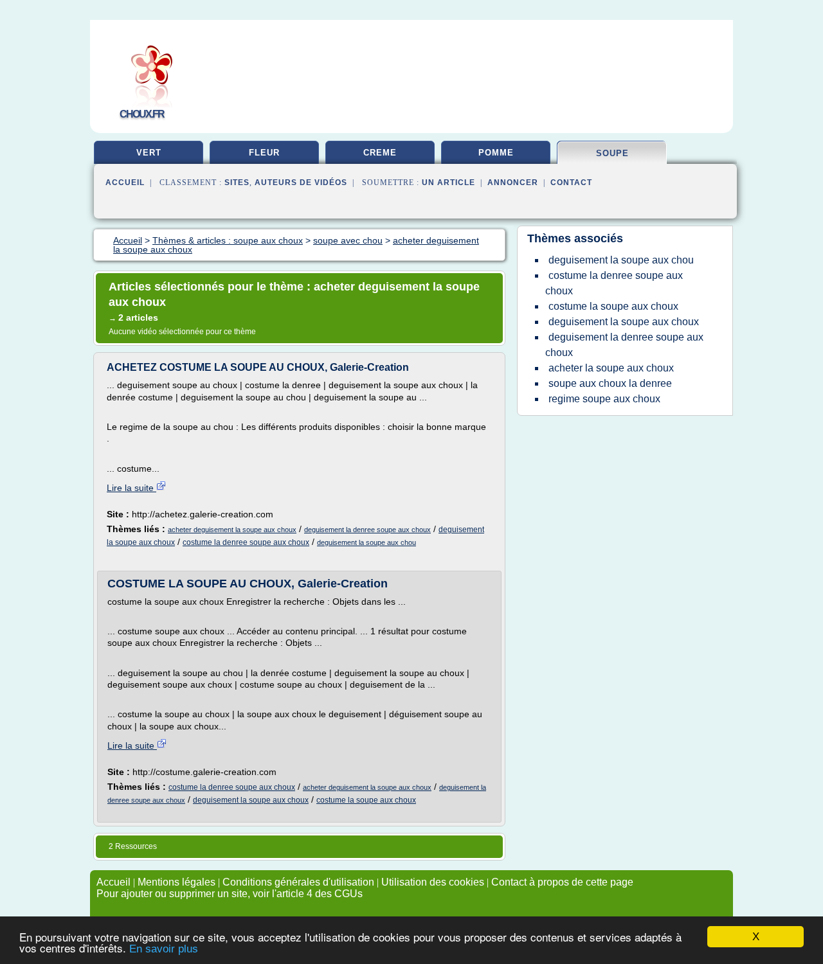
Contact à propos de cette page (562, 882)
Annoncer (512, 182)
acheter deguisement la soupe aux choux (232, 529)
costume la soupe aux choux (366, 800)
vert (148, 152)
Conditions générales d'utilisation (298, 882)
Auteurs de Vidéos (301, 182)
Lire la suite (131, 488)
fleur (264, 152)
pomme (496, 152)
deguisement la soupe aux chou (366, 542)
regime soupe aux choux (604, 398)
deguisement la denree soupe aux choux (367, 529)
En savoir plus (163, 949)
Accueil (125, 182)
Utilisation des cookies (432, 882)
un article (448, 182)
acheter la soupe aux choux (611, 367)
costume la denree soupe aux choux (246, 542)
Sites (236, 182)
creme (380, 152)
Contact (571, 182)
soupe (612, 153)
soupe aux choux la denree (610, 383)
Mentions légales (176, 882)
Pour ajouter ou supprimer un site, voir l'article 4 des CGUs (229, 893)
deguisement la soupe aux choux (251, 800)
